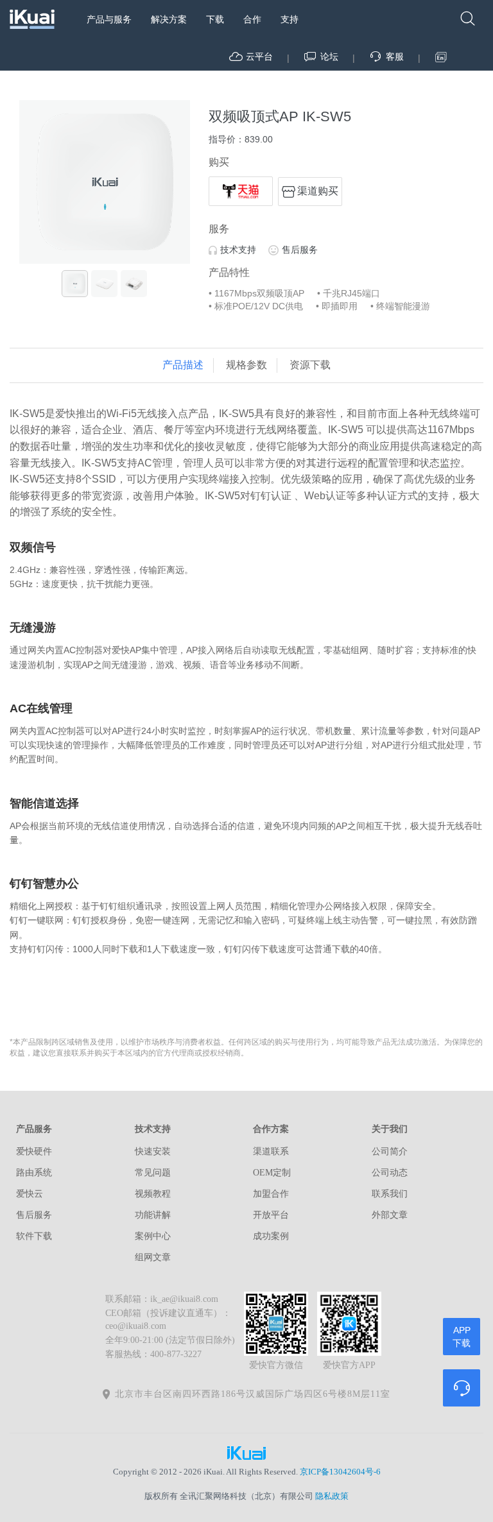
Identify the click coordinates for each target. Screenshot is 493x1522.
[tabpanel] (104, 182)
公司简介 (390, 1151)
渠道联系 (271, 1151)
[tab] (183, 365)
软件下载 (34, 1236)
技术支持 (238, 249)
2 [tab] (104, 250)
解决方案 (169, 19)
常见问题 (153, 1172)
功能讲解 (153, 1215)
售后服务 (300, 249)
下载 (215, 19)
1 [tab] (85, 250)
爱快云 (29, 1194)
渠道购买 (317, 190)
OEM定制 (272, 1172)
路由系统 (34, 1172)
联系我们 (390, 1194)
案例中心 (153, 1236)
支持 (289, 19)
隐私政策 (332, 1496)
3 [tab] (123, 250)
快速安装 (153, 1151)
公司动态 (390, 1172)
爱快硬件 (34, 1151)
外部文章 (390, 1215)
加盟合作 (271, 1194)
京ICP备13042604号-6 (340, 1471)
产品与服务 (109, 19)
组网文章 (153, 1257)
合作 (252, 19)
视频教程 (153, 1194)
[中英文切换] (441, 57)
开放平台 (271, 1215)
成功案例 (271, 1236)
